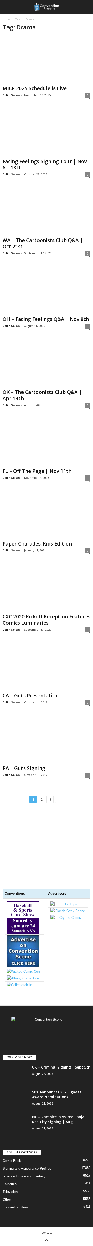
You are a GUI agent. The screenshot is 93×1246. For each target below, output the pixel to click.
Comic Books (13, 1161)
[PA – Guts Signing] (46, 739)
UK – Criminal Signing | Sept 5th (61, 1067)
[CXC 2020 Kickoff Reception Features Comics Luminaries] (46, 587)
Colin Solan (11, 95)
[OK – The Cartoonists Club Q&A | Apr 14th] (46, 363)
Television (10, 1192)
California (10, 1184)
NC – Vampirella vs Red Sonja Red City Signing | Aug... (58, 1119)
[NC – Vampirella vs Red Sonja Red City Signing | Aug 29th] (15, 1144)
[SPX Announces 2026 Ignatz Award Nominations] (15, 1109)
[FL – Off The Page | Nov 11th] (46, 442)
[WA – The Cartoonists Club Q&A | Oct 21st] (46, 211)
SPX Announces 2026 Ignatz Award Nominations (56, 1094)
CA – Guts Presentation (31, 695)
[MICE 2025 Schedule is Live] (46, 59)
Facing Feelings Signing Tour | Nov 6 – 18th (45, 164)
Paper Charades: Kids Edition (37, 543)
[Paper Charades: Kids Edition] (46, 515)
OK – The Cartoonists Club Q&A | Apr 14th (42, 395)
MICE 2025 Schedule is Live (35, 88)
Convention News (16, 1207)
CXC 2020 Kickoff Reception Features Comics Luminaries (46, 619)
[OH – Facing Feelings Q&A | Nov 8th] (46, 290)
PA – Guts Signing (24, 768)
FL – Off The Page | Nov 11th (37, 471)
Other (7, 1200)
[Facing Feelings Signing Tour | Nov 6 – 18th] (46, 132)
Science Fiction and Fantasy (24, 1176)
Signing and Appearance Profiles (27, 1168)
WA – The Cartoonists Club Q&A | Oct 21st (43, 243)
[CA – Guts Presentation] (46, 667)
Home (6, 19)
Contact (46, 1232)
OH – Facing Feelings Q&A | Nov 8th (46, 319)
